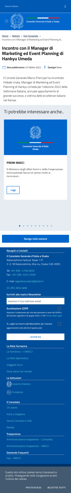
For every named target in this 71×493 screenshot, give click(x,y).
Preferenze (34, 487)
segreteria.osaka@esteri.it (29, 281)
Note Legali (57, 315)
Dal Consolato (30, 36)
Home (5, 36)
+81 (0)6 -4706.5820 (22, 271)
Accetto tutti (57, 487)
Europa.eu (17, 392)
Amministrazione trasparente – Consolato (30, 439)
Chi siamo (12, 407)
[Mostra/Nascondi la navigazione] (7, 21)
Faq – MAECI (14, 458)
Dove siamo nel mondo (19, 371)
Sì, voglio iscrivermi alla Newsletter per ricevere (29, 324)
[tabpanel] (35, 171)
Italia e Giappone (16, 414)
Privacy (49, 315)
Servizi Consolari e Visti (19, 421)
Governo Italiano (11, 6)
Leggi (15, 190)
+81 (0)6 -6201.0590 (24, 275)
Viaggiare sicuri (15, 365)
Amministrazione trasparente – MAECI (28, 446)
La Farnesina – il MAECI (20, 351)
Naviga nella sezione (35, 239)
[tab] (19, 226)
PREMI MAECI (15, 162)
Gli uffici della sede (17, 288)
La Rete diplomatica (17, 358)
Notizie (16, 36)
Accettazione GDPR (17, 308)
